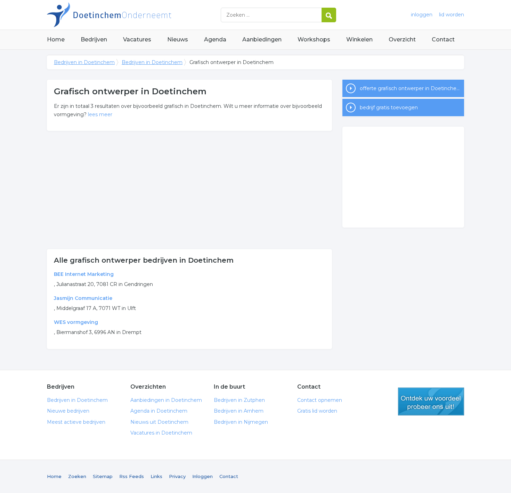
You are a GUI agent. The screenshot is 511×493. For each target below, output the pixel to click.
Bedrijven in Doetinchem (134, 15)
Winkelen (359, 39)
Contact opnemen (319, 400)
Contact (443, 39)
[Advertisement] (189, 190)
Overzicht (402, 39)
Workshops (314, 39)
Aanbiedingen (262, 39)
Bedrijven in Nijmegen (241, 422)
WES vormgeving (76, 322)
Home (56, 39)
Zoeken (77, 476)
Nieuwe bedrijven (68, 411)
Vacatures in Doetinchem (161, 433)
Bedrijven (94, 39)
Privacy (177, 476)
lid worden (451, 14)
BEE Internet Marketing (84, 274)
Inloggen (202, 476)
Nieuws (177, 39)
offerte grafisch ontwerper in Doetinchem (411, 88)
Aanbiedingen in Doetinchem (166, 400)
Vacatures (137, 39)
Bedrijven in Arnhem (238, 411)
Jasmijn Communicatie (83, 298)
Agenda (215, 39)
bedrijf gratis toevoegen (389, 107)
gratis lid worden (431, 401)
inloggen (421, 14)
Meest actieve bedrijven (76, 422)
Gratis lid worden (317, 411)
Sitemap (103, 476)
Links (156, 476)
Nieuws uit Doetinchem (159, 422)
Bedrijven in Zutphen (239, 400)
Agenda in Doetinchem (158, 411)
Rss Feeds (131, 476)
